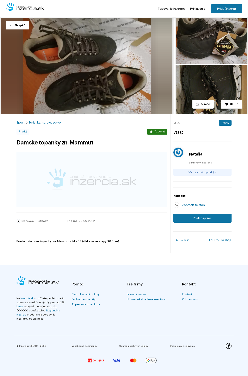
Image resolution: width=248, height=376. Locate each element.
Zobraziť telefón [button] (193, 205)
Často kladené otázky (86, 294)
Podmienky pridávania (182, 345)
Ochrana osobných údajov (133, 345)
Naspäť (20, 25)
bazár (20, 306)
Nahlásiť (184, 240)
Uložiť (234, 104)
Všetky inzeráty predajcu (202, 172)
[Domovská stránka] (25, 8)
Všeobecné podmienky (84, 345)
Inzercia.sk (27, 298)
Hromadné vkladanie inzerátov (146, 299)
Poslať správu (202, 218)
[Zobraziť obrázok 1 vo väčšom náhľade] (87, 64)
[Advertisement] (91, 179)
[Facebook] (229, 346)
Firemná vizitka (136, 294)
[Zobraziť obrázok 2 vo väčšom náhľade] (211, 40)
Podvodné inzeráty (84, 299)
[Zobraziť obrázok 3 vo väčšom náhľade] (211, 89)
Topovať (159, 131)
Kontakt (187, 294)
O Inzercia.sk (190, 299)
